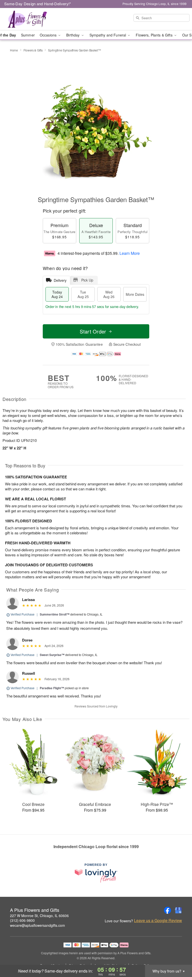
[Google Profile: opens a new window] (178, 910)
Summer (28, 34)
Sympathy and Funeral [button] (108, 34)
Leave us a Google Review (158, 920)
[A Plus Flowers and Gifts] (33, 19)
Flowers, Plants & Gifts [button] (154, 34)
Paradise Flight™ (52, 688)
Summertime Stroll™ (55, 614)
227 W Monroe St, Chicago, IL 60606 (39, 915)
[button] (178, 956)
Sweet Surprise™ (52, 654)
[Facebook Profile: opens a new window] (167, 910)
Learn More (130, 253)
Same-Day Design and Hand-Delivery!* (37, 3)
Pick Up (87, 280)
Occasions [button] (49, 34)
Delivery (60, 280)
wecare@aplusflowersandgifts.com (37, 925)
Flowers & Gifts (33, 50)
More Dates (135, 294)
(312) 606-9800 (22, 920)
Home (14, 50)
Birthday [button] (73, 34)
